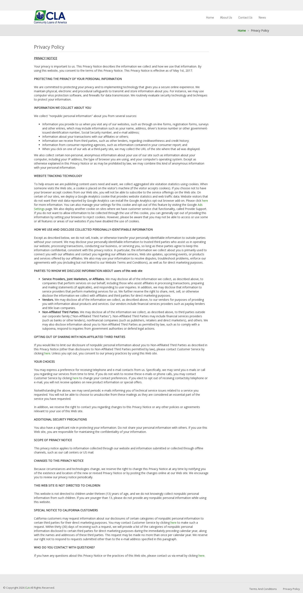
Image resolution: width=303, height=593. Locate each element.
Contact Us (245, 17)
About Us (226, 17)
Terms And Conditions (263, 589)
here (205, 200)
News (262, 17)
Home (210, 17)
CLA (27, 587)
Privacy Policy (291, 589)
